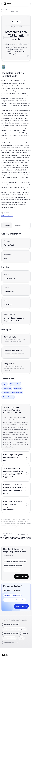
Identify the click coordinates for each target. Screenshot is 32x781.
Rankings (19, 710)
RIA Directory (21, 717)
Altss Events (6, 721)
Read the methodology (24, 523)
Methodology (6, 748)
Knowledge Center (7, 724)
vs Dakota (20, 693)
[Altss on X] (4, 669)
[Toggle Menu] (28, 4)
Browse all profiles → (10, 642)
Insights (4, 713)
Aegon (22, 638)
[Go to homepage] (7, 3)
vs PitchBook (20, 686)
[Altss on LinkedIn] (9, 669)
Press (3, 751)
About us (4, 741)
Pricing (4, 693)
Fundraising (5, 690)
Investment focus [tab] (19, 225)
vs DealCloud (21, 700)
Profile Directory (22, 713)
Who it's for (5, 686)
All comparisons (21, 679)
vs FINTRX (20, 690)
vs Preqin (19, 683)
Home (2, 9)
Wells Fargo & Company (11, 624)
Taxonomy (20, 728)
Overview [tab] (7, 225)
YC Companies (21, 721)
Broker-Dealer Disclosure (8, 775)
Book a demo (20, 576)
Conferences (6, 717)
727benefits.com (7, 216)
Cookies (26, 772)
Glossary (19, 724)
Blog (3, 710)
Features (4, 683)
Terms (20, 772)
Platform (4, 679)
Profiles (8, 9)
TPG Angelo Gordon (10, 638)
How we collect (6, 744)
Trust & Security (6, 772)
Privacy (15, 772)
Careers (4, 755)
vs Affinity (20, 697)
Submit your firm (7, 758)
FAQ (3, 728)
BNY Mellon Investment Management (15, 629)
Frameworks (20, 731)
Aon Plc (24, 633)
